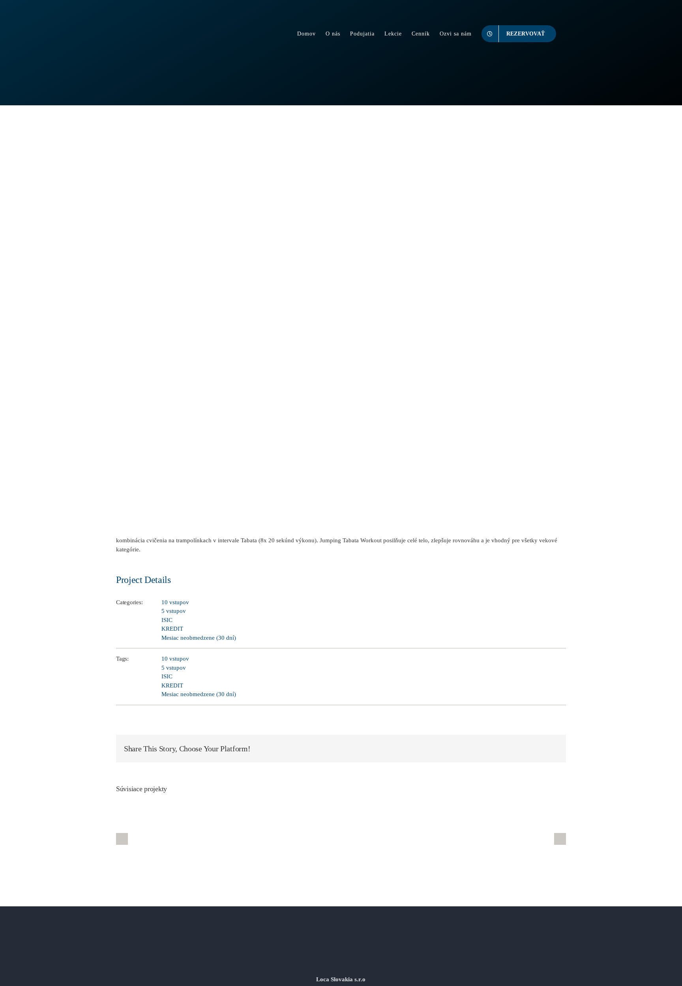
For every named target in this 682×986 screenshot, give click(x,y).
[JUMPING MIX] (434, 839)
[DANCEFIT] (341, 839)
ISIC (166, 620)
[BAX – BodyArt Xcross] (248, 839)
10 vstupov (175, 602)
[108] (154, 839)
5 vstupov (173, 611)
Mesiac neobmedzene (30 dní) (198, 638)
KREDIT (172, 629)
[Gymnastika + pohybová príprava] (528, 839)
